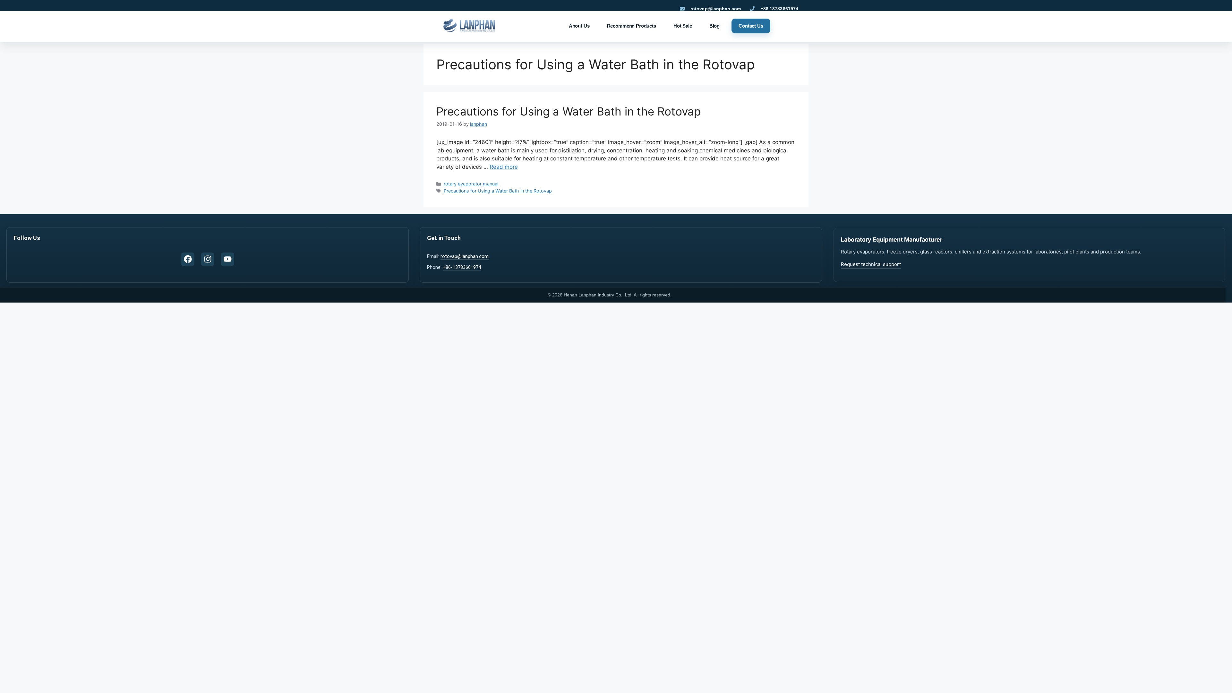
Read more (504, 167)
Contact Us (751, 26)
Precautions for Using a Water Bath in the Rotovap (568, 111)
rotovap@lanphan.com (465, 256)
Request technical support (871, 264)
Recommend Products (631, 26)
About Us (579, 26)
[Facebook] (187, 259)
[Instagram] (207, 259)
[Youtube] (227, 259)
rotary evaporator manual (471, 183)
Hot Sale (682, 26)
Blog (714, 26)
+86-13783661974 (462, 267)
